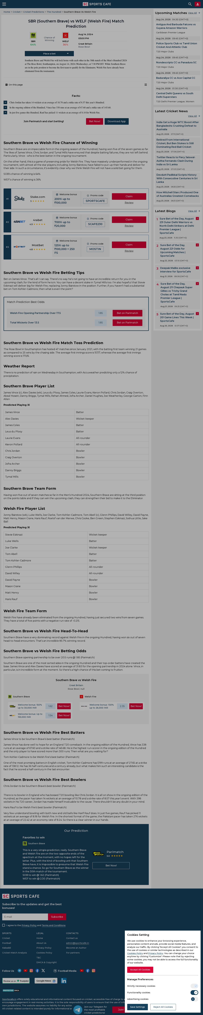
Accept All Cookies (140, 969)
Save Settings (137, 1007)
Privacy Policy (155, 953)
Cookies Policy (135, 953)
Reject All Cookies (163, 1007)
